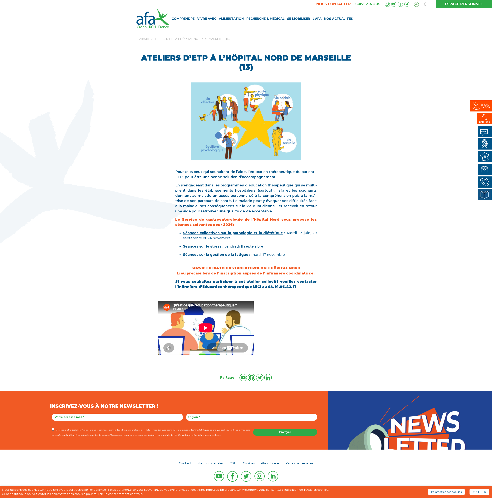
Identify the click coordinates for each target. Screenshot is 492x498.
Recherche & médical (265, 19)
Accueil (144, 39)
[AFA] (152, 18)
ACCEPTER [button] (479, 491)
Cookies (249, 463)
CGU (233, 463)
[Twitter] (259, 377)
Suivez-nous (367, 4)
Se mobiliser (298, 19)
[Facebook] (251, 377)
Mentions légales (211, 463)
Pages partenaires (299, 463)
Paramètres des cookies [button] (446, 491)
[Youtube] (243, 377)
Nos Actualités (338, 19)
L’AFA (317, 19)
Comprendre (183, 19)
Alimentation (231, 19)
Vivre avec (206, 19)
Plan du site (270, 463)
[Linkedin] (268, 377)
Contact (185, 463)
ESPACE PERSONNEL (464, 4)
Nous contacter (333, 4)
